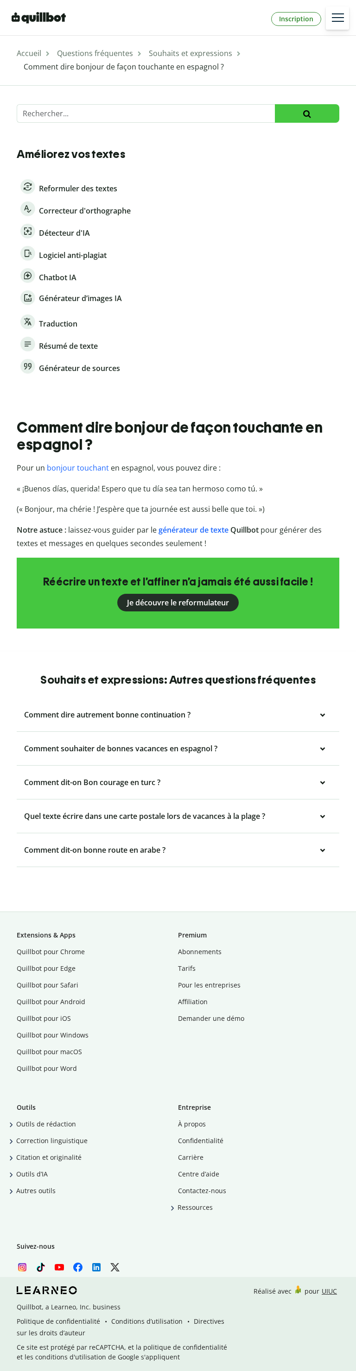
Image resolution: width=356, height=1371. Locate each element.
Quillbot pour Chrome (51, 951)
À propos (192, 1123)
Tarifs (187, 968)
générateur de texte (194, 530)
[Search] (307, 113)
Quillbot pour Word (47, 1068)
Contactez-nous (202, 1190)
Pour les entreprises (209, 985)
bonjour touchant (78, 468)
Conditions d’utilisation (147, 1321)
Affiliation (193, 1001)
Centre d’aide (198, 1174)
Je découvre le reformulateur (178, 602)
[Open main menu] (337, 18)
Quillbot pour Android (51, 1001)
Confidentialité (200, 1140)
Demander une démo (211, 1018)
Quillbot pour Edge (46, 968)
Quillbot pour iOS (44, 1018)
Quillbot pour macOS (49, 1051)
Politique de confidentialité (58, 1321)
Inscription (296, 18)
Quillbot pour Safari (47, 985)
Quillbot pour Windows (53, 1035)
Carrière (190, 1157)
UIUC (329, 1291)
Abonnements (200, 951)
